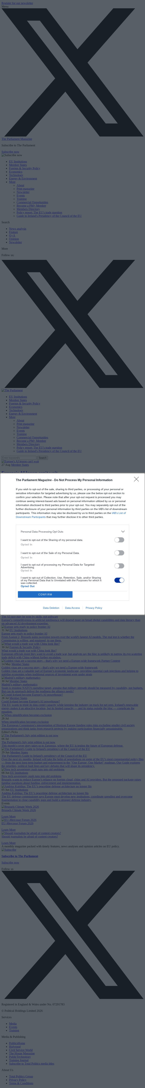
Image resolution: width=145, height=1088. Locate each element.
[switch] (119, 539)
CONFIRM (45, 594)
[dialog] (72, 544)
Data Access (72, 607)
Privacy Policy (94, 607)
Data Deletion (51, 607)
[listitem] (72, 532)
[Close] (137, 480)
